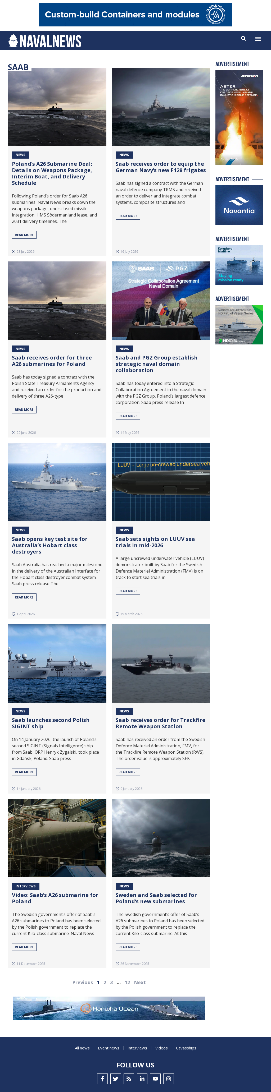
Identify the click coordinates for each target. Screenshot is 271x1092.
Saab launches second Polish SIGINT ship (51, 723)
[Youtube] (155, 1078)
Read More (24, 235)
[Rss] (129, 1078)
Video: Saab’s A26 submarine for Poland (55, 898)
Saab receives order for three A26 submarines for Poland (52, 360)
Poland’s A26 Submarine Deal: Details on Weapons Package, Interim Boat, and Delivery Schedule (52, 173)
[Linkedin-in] (142, 1078)
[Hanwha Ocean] (109, 1009)
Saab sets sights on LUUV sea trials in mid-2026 (155, 542)
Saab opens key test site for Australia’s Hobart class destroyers (50, 545)
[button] (258, 39)
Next (140, 982)
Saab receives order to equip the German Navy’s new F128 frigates (161, 167)
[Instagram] (168, 1078)
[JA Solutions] (135, 24)
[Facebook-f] (102, 1078)
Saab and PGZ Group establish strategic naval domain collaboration (157, 364)
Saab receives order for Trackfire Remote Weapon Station (160, 723)
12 (127, 982)
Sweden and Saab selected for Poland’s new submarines (156, 898)
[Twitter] (115, 1078)
